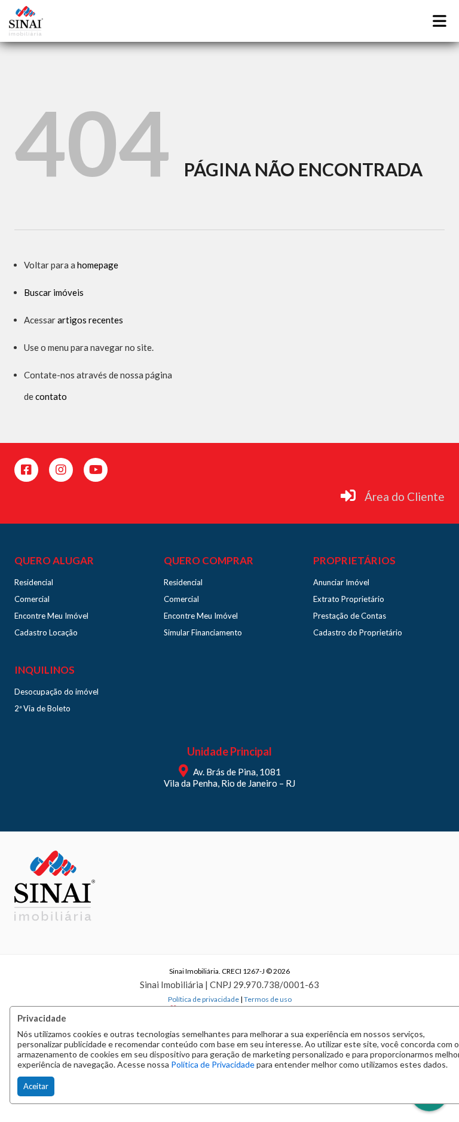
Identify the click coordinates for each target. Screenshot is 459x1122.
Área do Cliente (405, 496)
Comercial (32, 599)
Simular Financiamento (203, 632)
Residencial (33, 582)
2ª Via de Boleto (42, 708)
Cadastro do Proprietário (357, 632)
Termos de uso (268, 999)
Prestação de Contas (349, 615)
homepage (97, 264)
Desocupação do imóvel (56, 691)
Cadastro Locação (46, 632)
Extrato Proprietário (348, 599)
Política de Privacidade (213, 1064)
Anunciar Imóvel (341, 582)
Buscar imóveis (54, 292)
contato (51, 396)
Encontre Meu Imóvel (51, 615)
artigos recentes (90, 319)
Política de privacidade (203, 999)
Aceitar (35, 1086)
